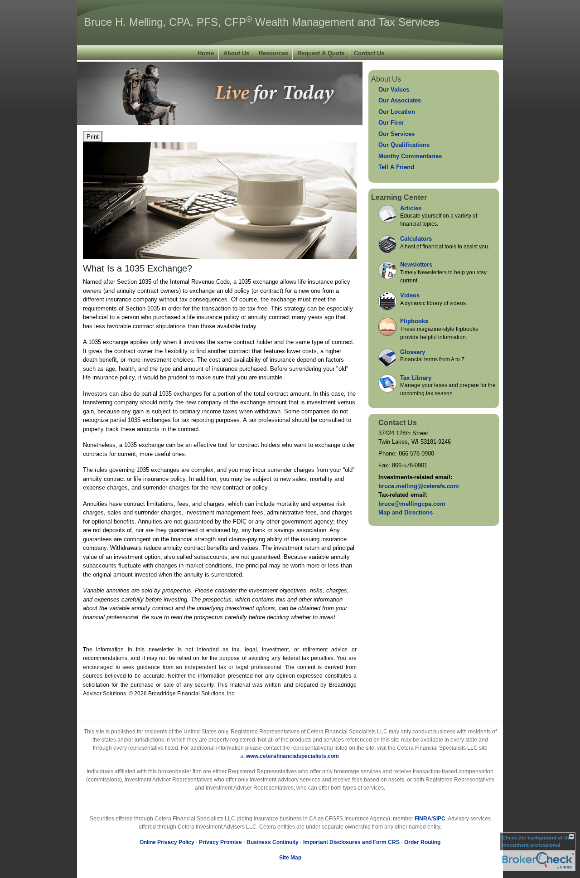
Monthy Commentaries (410, 156)
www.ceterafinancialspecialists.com (292, 756)
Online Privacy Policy (167, 842)
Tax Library (415, 377)
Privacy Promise (220, 842)
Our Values (393, 89)
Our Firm (391, 122)
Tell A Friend (396, 167)
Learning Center (399, 197)
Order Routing (422, 842)
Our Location (396, 111)
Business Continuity (272, 842)
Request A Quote (320, 53)
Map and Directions (405, 512)
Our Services (396, 134)
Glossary (412, 352)
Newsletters (416, 264)
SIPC (439, 818)
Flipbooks (414, 321)
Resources (273, 53)
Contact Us (369, 53)
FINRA (423, 818)
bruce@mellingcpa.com (411, 503)
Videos (410, 295)
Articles (410, 208)
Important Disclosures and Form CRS (351, 842)
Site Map (290, 857)
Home (206, 53)
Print (93, 136)
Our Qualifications (404, 144)
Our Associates (399, 100)
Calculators (416, 238)
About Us (236, 53)
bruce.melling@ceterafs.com (418, 486)
